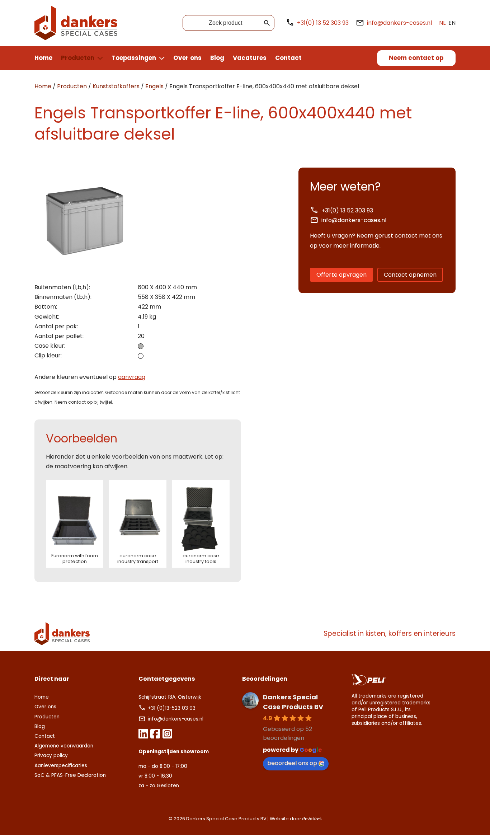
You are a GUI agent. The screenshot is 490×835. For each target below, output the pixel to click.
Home (43, 57)
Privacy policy (51, 755)
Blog (217, 57)
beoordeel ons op (292, 763)
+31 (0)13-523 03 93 (172, 708)
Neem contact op (416, 57)
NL (442, 23)
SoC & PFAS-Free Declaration (70, 775)
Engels (154, 86)
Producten (77, 57)
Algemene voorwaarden (63, 745)
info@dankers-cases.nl (399, 23)
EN (452, 23)
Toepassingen (134, 57)
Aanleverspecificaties (60, 765)
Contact (288, 57)
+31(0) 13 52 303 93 (323, 23)
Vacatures (250, 57)
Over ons (187, 57)
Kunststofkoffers (116, 86)
